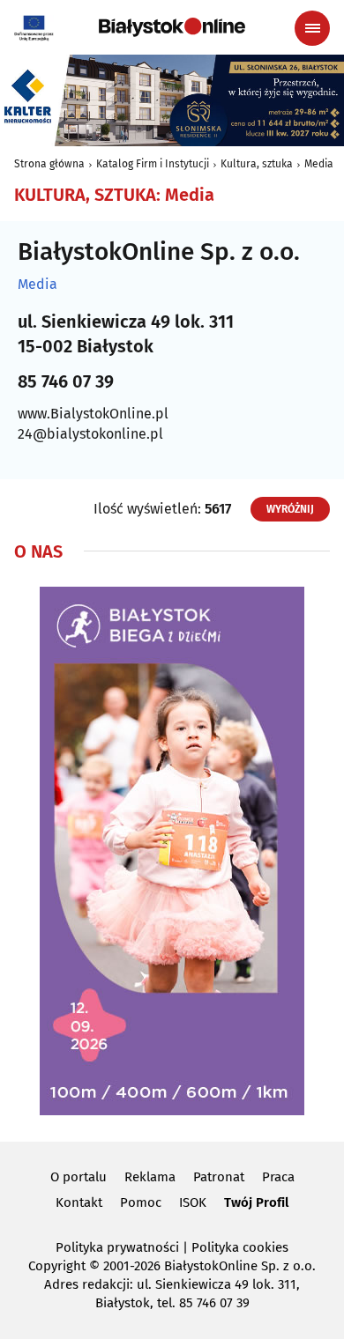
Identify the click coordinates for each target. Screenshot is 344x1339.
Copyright (57, 1266)
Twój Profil (256, 1202)
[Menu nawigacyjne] (312, 28)
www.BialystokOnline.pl (93, 413)
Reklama (150, 1177)
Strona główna (49, 164)
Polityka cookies (239, 1247)
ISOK (192, 1202)
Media (318, 164)
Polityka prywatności (117, 1247)
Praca (278, 1177)
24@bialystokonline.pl (90, 433)
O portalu (78, 1177)
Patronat (218, 1177)
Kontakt (79, 1202)
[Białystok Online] (172, 27)
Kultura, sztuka (257, 164)
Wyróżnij (290, 509)
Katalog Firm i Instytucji (152, 164)
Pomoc (140, 1202)
